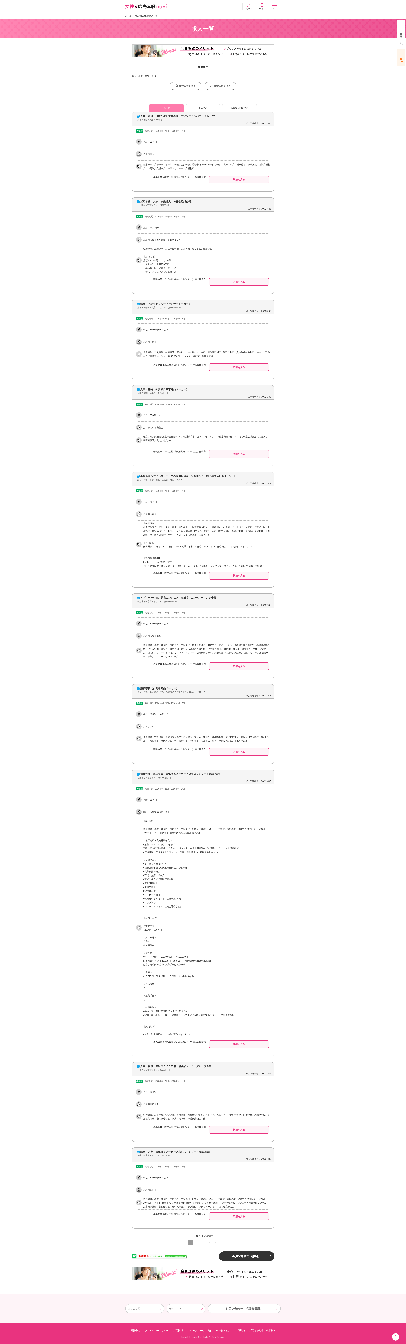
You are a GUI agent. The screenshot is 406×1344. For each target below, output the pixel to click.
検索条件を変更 (187, 86)
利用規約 (240, 1330)
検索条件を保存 (222, 86)
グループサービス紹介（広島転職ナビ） (209, 1330)
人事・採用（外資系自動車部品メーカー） (164, 389)
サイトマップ (176, 1308)
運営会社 (135, 1330)
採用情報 (178, 1330)
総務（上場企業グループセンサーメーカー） (165, 304)
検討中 (401, 57)
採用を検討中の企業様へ (262, 1330)
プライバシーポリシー (157, 1330)
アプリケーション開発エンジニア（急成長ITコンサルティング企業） (179, 597)
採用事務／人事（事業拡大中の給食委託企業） (167, 201)
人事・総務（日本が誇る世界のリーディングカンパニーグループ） (178, 116)
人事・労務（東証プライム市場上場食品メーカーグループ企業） (177, 1066)
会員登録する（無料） (246, 1256)
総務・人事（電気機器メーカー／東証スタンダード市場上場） (175, 1151)
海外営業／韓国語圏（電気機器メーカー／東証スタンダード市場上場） (181, 774)
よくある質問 (135, 1308)
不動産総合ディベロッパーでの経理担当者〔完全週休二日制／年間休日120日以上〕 (188, 476)
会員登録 (249, 9)
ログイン (261, 9)
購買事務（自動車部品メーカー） (159, 688)
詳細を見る (239, 179)
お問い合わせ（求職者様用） (244, 1308)
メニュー (274, 9)
